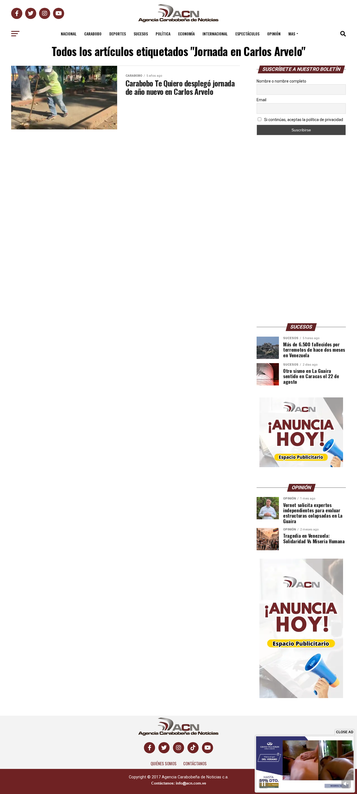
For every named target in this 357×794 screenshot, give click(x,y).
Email (261, 100)
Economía (186, 34)
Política (163, 34)
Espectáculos (247, 34)
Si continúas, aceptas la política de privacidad (303, 119)
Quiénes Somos (164, 763)
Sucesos (141, 34)
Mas (291, 34)
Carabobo (93, 34)
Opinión (274, 34)
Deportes (117, 34)
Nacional (68, 34)
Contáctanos (195, 763)
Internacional (215, 34)
